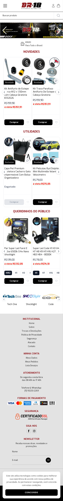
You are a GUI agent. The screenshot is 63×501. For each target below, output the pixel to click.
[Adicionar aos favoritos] (28, 122)
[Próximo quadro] (58, 30)
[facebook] (29, 431)
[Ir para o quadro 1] (29, 35)
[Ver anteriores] (5, 92)
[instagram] (34, 431)
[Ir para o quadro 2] (31, 35)
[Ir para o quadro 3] (34, 35)
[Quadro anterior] (4, 30)
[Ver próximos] (58, 92)
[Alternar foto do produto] (27, 80)
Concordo (31, 492)
